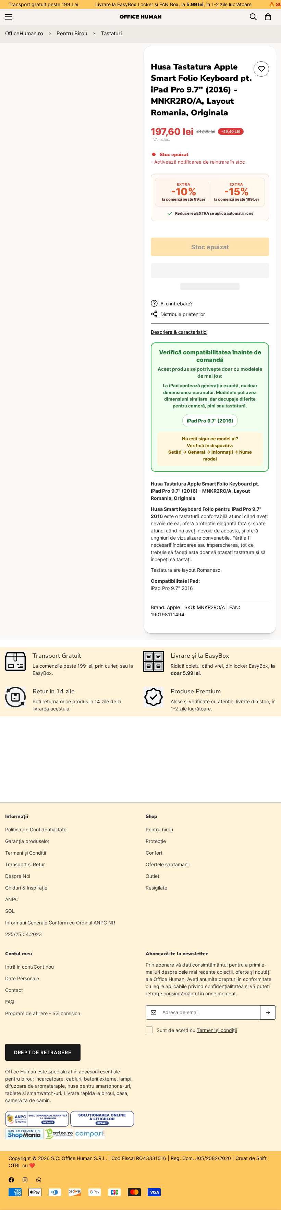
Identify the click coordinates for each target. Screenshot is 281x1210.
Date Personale (22, 978)
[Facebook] (11, 1180)
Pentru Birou (72, 33)
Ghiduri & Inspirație (26, 888)
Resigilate (156, 888)
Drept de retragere (43, 1052)
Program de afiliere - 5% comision (42, 1013)
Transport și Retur (25, 864)
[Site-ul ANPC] (37, 1125)
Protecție (156, 841)
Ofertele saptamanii (168, 864)
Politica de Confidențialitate (35, 829)
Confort (154, 853)
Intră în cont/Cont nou (29, 967)
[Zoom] (119, 60)
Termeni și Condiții (25, 853)
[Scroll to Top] (268, 1173)
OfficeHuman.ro (24, 33)
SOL (10, 911)
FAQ (9, 1002)
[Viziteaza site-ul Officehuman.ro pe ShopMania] (24, 1137)
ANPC (12, 899)
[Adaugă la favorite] (261, 69)
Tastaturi (111, 33)
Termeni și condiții (217, 1030)
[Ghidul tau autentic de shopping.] (90, 1137)
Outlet (152, 876)
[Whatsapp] (38, 1180)
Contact (14, 990)
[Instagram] (25, 1180)
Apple (173, 607)
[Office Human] (140, 17)
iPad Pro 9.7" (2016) (210, 421)
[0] (268, 17)
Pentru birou (159, 829)
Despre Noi (17, 876)
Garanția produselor (27, 841)
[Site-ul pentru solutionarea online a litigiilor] (102, 1125)
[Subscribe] (268, 1012)
